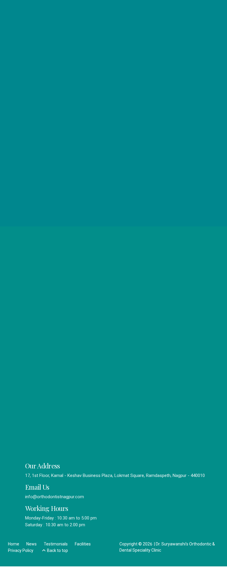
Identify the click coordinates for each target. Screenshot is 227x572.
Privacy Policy (20, 550)
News (31, 544)
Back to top (57, 550)
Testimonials (56, 544)
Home (13, 544)
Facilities (83, 544)
